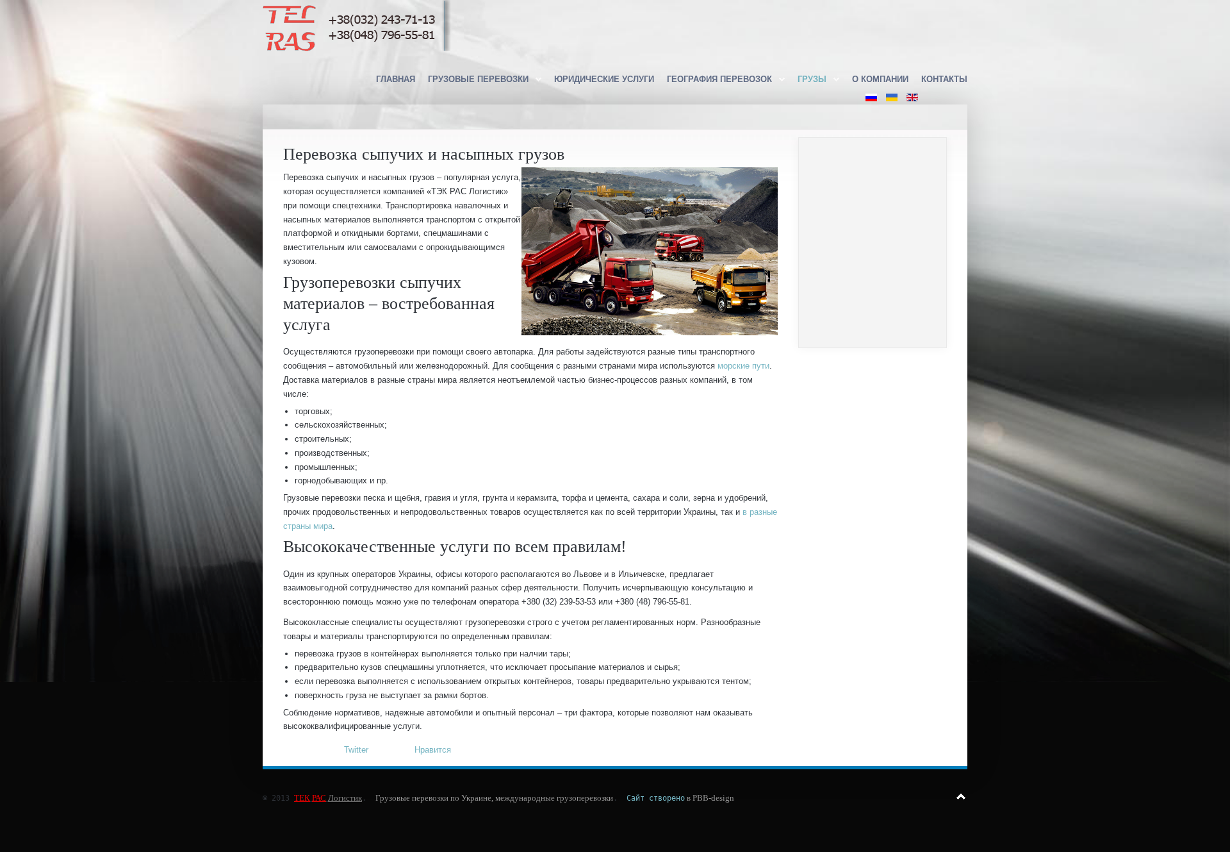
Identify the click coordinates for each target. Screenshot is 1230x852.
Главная (395, 79)
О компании (880, 79)
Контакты (944, 79)
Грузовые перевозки (478, 79)
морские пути (743, 366)
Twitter (356, 750)
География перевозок (719, 79)
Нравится (432, 750)
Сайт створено (656, 798)
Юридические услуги (604, 79)
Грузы (812, 79)
